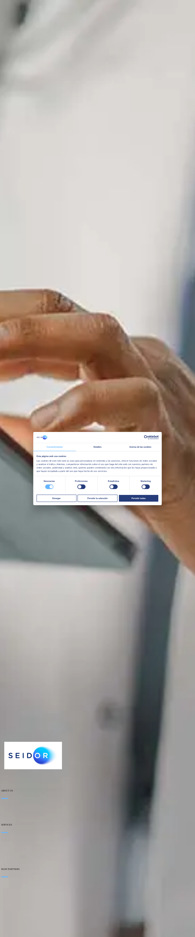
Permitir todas (138, 498)
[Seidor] (33, 755)
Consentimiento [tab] (55, 447)
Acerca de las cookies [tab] (140, 447)
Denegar (56, 498)
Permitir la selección (97, 498)
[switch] (81, 486)
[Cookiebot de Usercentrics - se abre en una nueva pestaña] (146, 437)
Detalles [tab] (98, 447)
